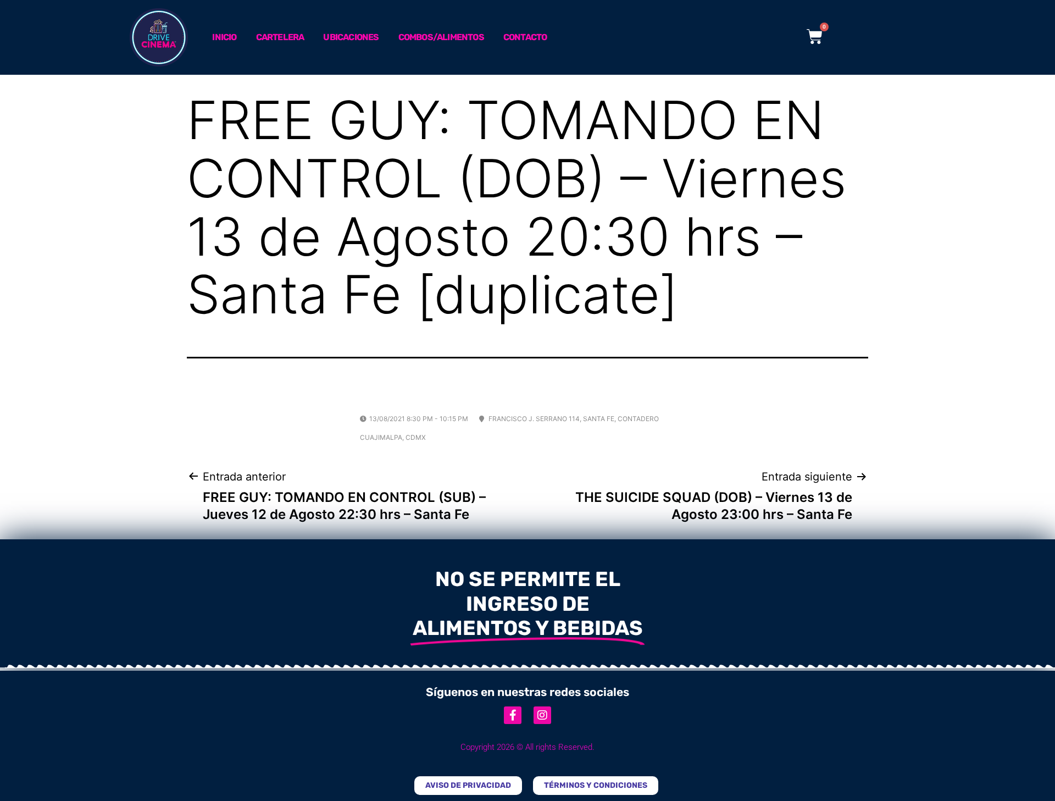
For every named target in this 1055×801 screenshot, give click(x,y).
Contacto (525, 37)
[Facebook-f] (512, 715)
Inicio (224, 37)
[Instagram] (542, 715)
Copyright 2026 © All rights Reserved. (527, 747)
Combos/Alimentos (441, 37)
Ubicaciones (351, 37)
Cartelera (280, 37)
